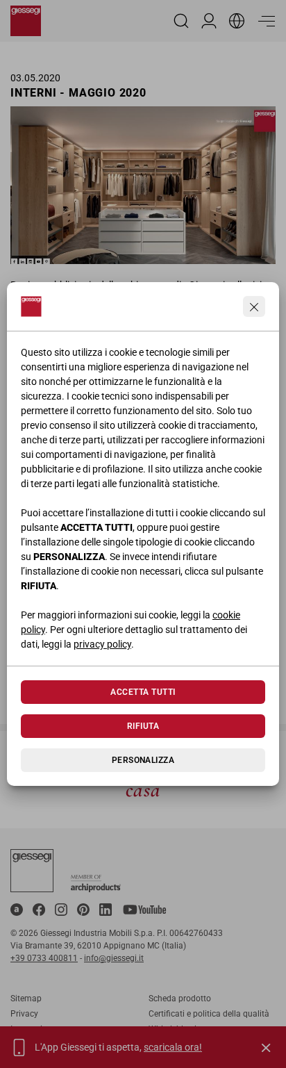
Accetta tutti (142, 692)
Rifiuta (143, 726)
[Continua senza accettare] (254, 306)
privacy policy (102, 644)
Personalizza (143, 760)
